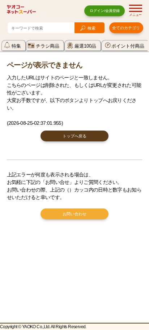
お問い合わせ (74, 214)
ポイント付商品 (127, 46)
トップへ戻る (74, 136)
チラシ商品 (47, 46)
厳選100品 (85, 46)
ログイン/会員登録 (105, 11)
